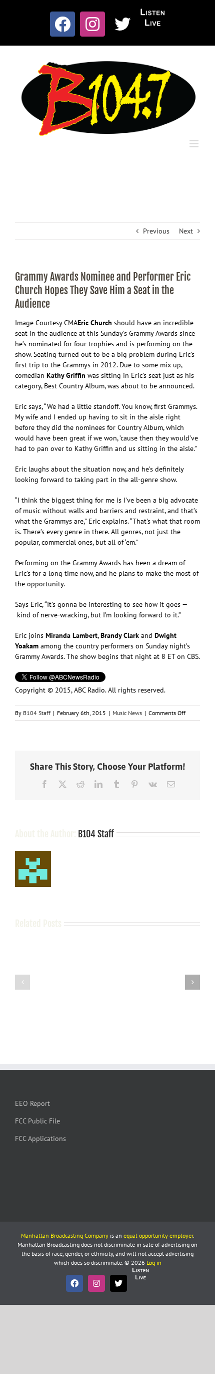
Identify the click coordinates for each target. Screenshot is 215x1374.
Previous (156, 231)
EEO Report (32, 1103)
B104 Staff (36, 713)
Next (186, 231)
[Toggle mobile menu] (195, 143)
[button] (22, 982)
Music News (127, 713)
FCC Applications (40, 1138)
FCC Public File (37, 1120)
